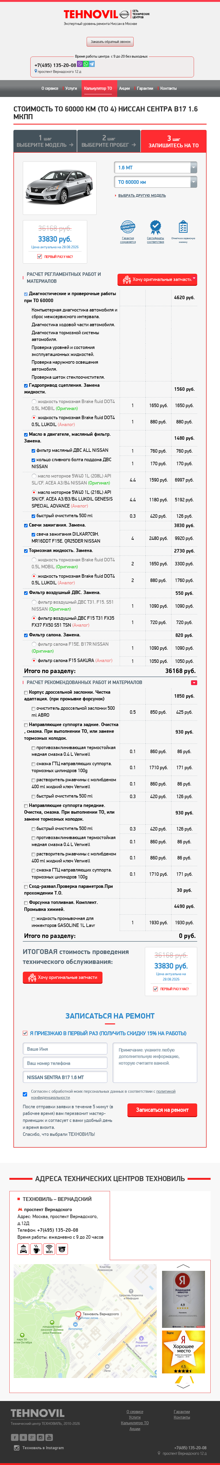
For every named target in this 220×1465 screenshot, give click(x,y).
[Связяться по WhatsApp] (86, 64)
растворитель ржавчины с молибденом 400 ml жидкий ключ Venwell (74, 783)
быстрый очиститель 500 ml (64, 516)
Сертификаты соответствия (155, 240)
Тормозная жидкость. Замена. (61, 550)
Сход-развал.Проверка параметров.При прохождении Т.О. (68, 889)
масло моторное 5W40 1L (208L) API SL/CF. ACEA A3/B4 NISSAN (71, 479)
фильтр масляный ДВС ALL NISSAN (72, 450)
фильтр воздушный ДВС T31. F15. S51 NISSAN (73, 605)
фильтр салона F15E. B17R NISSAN (70, 647)
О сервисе (50, 88)
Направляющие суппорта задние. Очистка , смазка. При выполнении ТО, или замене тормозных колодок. (71, 731)
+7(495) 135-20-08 (55, 65)
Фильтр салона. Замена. (54, 635)
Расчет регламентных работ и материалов (64, 277)
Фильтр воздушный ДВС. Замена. (65, 592)
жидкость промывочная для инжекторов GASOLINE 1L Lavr (63, 921)
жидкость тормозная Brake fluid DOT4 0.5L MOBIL (73, 405)
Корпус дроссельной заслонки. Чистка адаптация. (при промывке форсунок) (67, 695)
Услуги (71, 88)
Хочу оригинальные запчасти (67, 977)
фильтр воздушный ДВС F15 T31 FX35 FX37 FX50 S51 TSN (73, 621)
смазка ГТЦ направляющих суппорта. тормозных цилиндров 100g (72, 767)
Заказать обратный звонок (110, 42)
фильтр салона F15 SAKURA (75, 660)
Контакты (168, 88)
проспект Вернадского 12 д (59, 71)
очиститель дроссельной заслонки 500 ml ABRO (73, 711)
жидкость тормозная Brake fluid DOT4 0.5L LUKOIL (73, 421)
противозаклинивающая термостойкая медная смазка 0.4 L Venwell (74, 751)
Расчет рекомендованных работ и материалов (84, 682)
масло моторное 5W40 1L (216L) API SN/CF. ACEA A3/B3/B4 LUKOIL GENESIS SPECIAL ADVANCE (72, 499)
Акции (124, 88)
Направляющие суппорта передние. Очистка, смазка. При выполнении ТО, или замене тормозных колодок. (69, 812)
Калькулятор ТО (98, 88)
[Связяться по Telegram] (92, 64)
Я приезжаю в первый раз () (108, 1033)
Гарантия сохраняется (128, 240)
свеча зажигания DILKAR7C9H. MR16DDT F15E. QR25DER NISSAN (66, 537)
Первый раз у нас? (59, 257)
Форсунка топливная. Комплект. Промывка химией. (61, 905)
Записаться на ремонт (162, 1109)
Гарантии (145, 88)
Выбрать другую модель (142, 195)
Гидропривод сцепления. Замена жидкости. (62, 388)
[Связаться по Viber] (80, 64)
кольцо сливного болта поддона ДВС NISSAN (71, 463)
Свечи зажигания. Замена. (57, 525)
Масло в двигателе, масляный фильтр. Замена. (67, 437)
